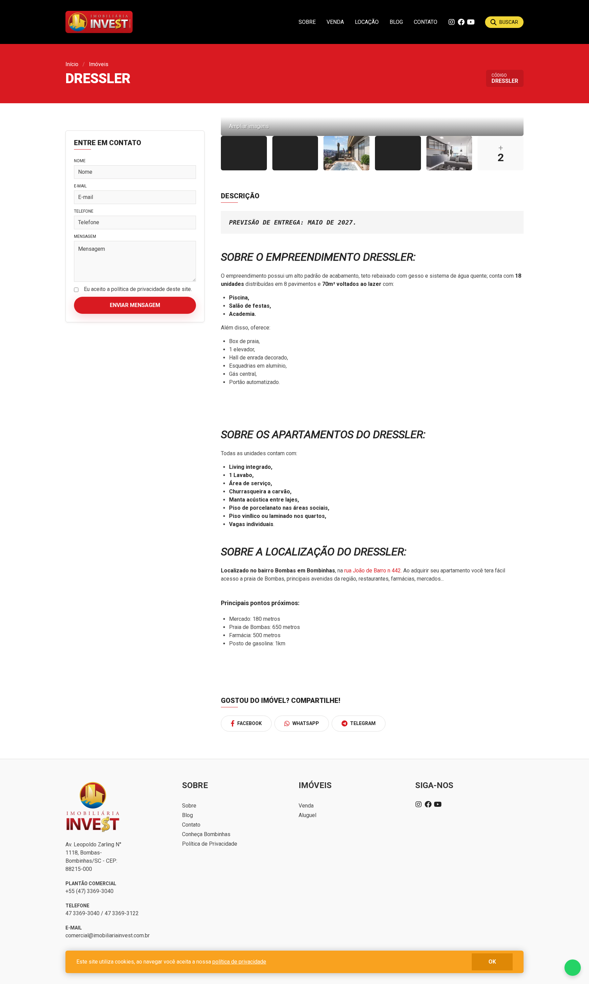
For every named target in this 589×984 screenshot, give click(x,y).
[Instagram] (451, 22)
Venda (335, 22)
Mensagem (85, 236)
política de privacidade (239, 961)
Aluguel (307, 815)
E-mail (80, 186)
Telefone (83, 211)
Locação (367, 22)
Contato (425, 22)
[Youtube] (470, 22)
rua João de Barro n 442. (373, 570)
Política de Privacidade (209, 844)
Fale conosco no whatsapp (572, 967)
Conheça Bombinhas (206, 834)
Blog (396, 22)
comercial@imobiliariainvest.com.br (107, 935)
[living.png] (449, 153)
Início (71, 64)
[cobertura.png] (346, 153)
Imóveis (98, 64)
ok (492, 961)
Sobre (307, 22)
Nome (80, 160)
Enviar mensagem (135, 305)
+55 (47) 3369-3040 (89, 891)
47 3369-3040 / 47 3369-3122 (102, 913)
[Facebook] (461, 22)
